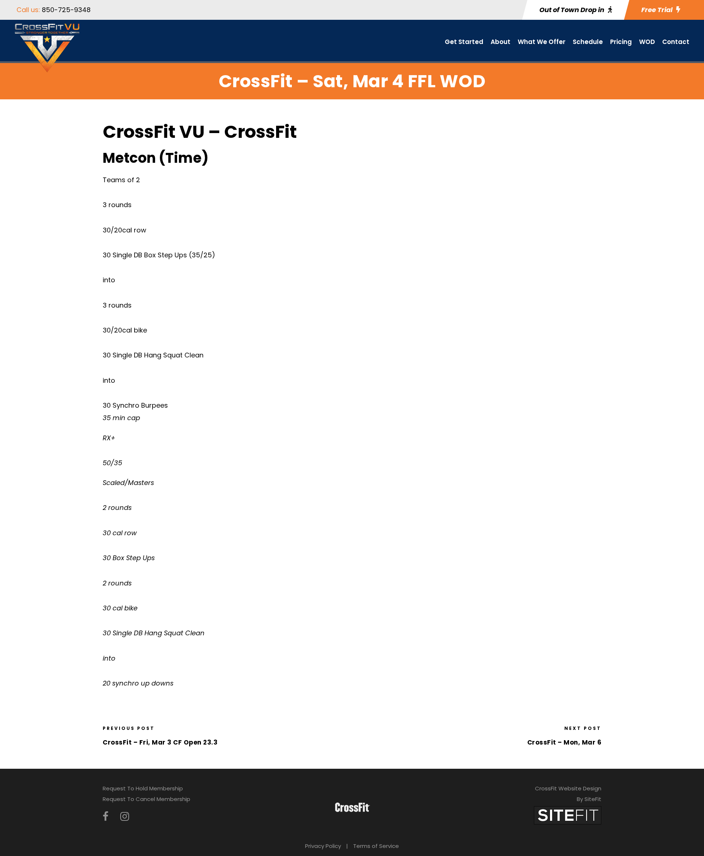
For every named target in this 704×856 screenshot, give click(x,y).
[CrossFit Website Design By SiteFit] (567, 815)
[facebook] (106, 816)
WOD (647, 41)
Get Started (464, 41)
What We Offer (541, 41)
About (500, 41)
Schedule (588, 41)
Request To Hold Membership (143, 788)
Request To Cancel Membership (146, 799)
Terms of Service (376, 846)
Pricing (621, 41)
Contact (675, 41)
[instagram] (124, 816)
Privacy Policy (323, 846)
